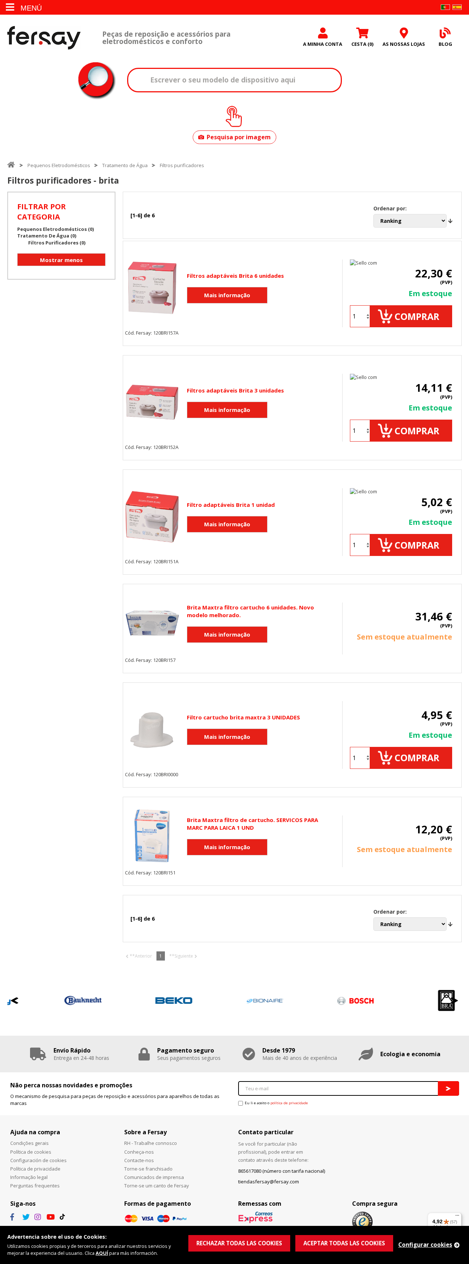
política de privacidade (289, 1103)
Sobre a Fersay (145, 1132)
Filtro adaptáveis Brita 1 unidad (231, 504)
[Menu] (457, 1217)
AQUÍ (102, 1253)
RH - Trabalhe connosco (150, 1143)
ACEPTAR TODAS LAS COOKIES (344, 1243)
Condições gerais (29, 1143)
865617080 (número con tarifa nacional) (281, 1171)
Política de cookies (30, 1152)
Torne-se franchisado (148, 1168)
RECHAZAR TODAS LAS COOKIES (239, 1243)
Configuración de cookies (38, 1160)
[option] (53, 1001)
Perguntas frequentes (35, 1185)
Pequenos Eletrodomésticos (58, 165)
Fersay (44, 37)
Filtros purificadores (182, 165)
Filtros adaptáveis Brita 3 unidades (235, 390)
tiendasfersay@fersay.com (268, 1181)
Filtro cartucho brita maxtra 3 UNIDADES (243, 717)
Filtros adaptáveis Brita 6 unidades (235, 275)
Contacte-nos (139, 1160)
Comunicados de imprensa (154, 1177)
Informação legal (29, 1177)
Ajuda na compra (35, 1132)
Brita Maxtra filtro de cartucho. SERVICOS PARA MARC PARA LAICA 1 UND (252, 823)
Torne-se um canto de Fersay (156, 1185)
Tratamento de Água (125, 165)
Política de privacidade (35, 1168)
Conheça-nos (139, 1152)
